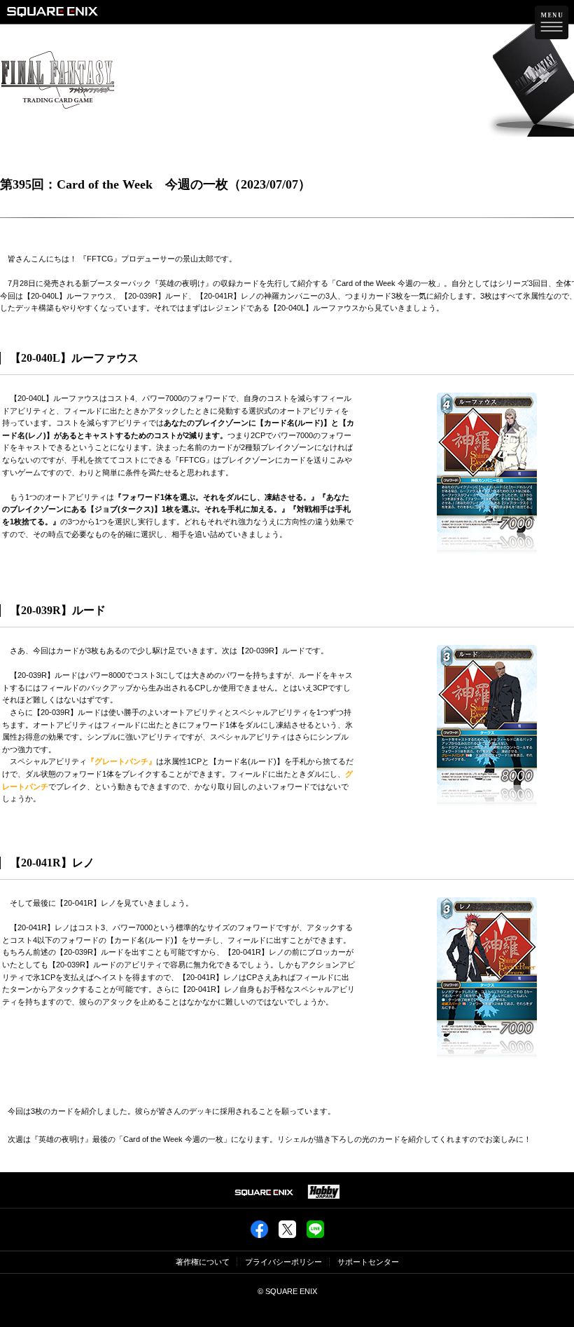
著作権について (203, 1262)
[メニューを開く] (551, 22)
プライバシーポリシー (283, 1262)
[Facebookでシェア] (259, 1234)
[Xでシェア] (287, 1234)
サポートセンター (368, 1262)
